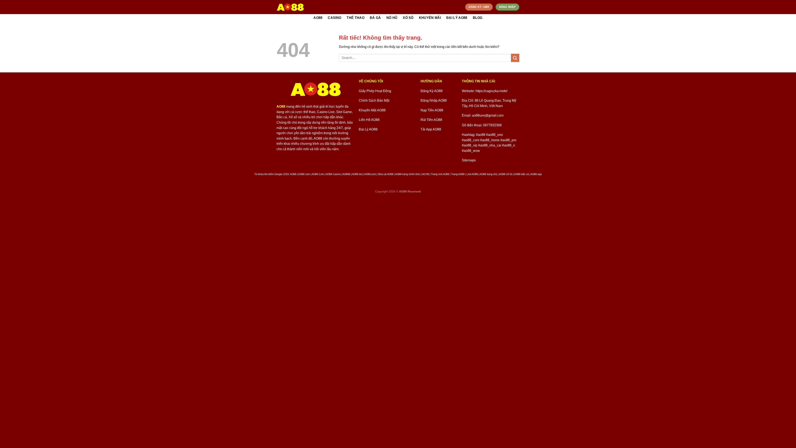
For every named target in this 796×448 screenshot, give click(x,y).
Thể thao (355, 17)
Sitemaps (469, 160)
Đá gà (375, 17)
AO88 (317, 17)
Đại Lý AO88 (456, 17)
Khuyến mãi (430, 17)
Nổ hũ (392, 17)
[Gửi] (515, 58)
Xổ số (408, 17)
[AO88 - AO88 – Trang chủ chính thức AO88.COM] (290, 7)
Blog (478, 17)
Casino (334, 17)
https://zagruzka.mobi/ (491, 91)
